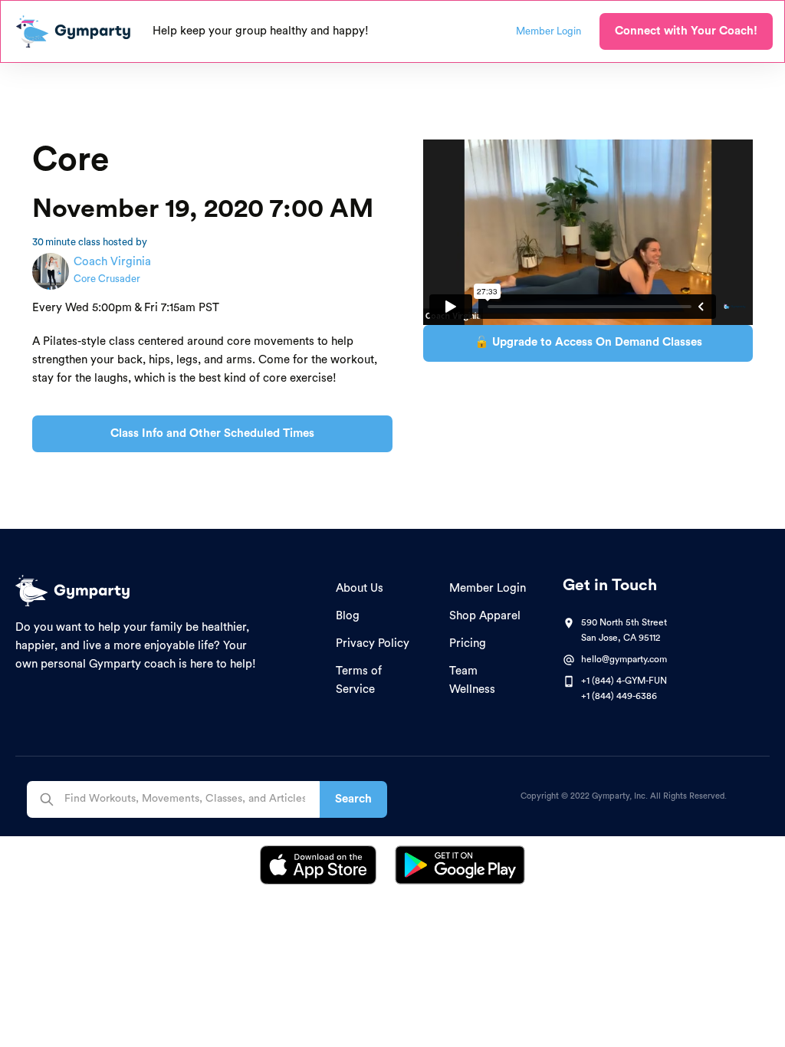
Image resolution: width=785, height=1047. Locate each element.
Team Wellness (472, 680)
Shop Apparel (485, 616)
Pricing (467, 643)
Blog (348, 616)
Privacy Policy (372, 643)
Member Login (487, 588)
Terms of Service (359, 680)
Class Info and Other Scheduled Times (212, 433)
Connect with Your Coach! (686, 31)
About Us (359, 588)
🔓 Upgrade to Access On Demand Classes (588, 342)
